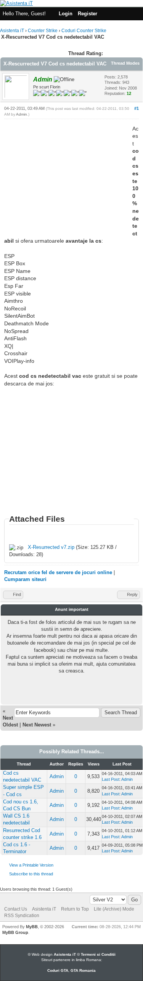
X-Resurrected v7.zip (51, 547)
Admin (21, 114)
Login (65, 13)
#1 (136, 108)
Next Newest (36, 725)
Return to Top (75, 909)
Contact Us (15, 909)
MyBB (32, 926)
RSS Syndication (21, 915)
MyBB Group (15, 932)
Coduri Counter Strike (83, 30)
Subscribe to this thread (31, 874)
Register (87, 13)
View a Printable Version (31, 865)
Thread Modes (125, 63)
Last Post (110, 779)
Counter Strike (43, 30)
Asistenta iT (12, 30)
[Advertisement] (68, 178)
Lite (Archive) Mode (114, 909)
